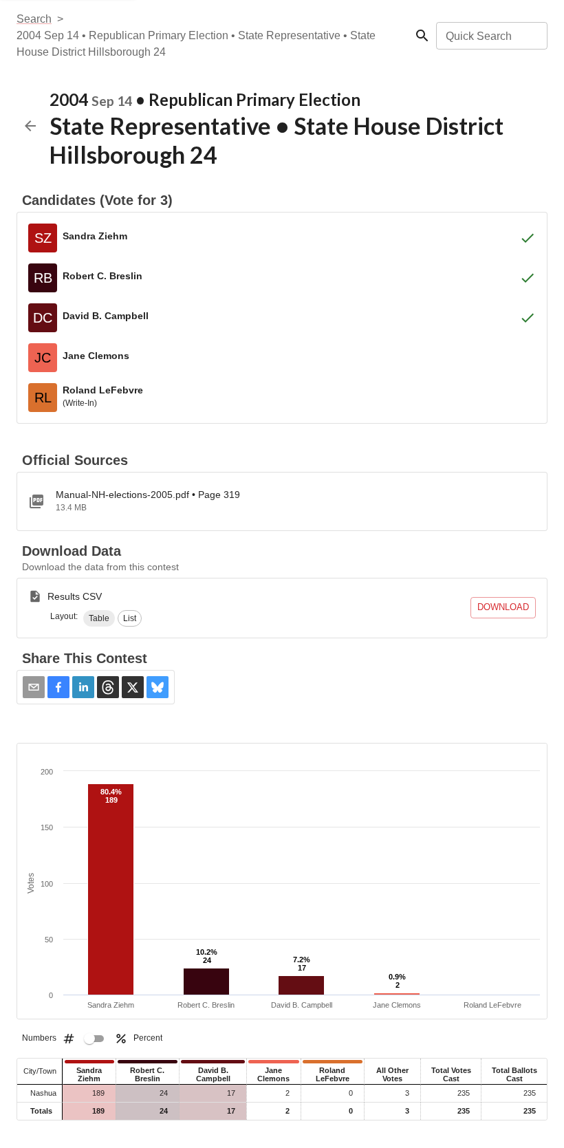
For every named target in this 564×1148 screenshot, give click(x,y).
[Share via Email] (34, 687)
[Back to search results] (30, 126)
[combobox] (490, 35)
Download (503, 607)
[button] (99, 618)
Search (34, 19)
